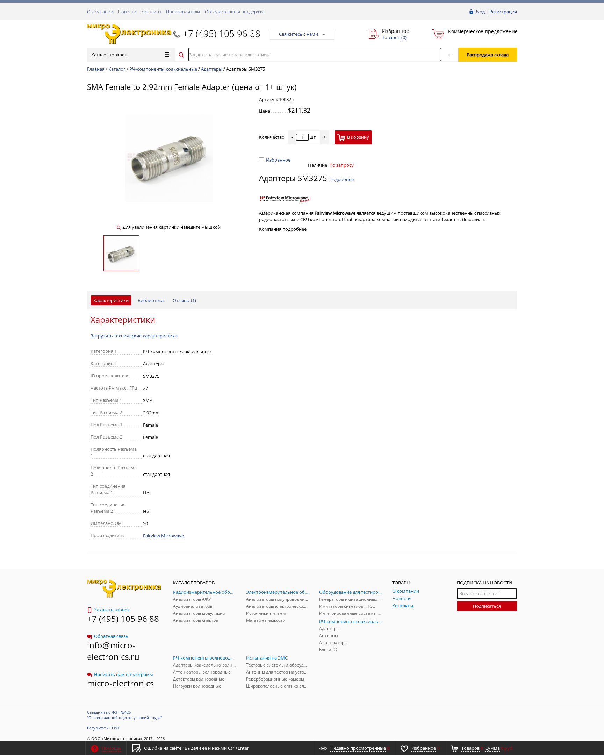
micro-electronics (120, 683)
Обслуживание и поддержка (235, 11)
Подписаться (487, 606)
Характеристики (111, 300)
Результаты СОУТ (103, 728)
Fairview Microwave (163, 536)
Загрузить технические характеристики (134, 336)
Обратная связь (111, 636)
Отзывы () (184, 300)
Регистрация (503, 11)
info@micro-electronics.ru (113, 650)
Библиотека (151, 300)
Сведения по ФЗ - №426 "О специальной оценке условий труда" (124, 715)
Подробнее (341, 179)
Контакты (151, 11)
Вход (479, 11)
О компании (100, 11)
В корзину (358, 137)
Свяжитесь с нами (298, 34)
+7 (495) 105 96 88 (221, 33)
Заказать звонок (112, 609)
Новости (127, 11)
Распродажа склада (488, 54)
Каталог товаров (109, 54)
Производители (183, 11)
